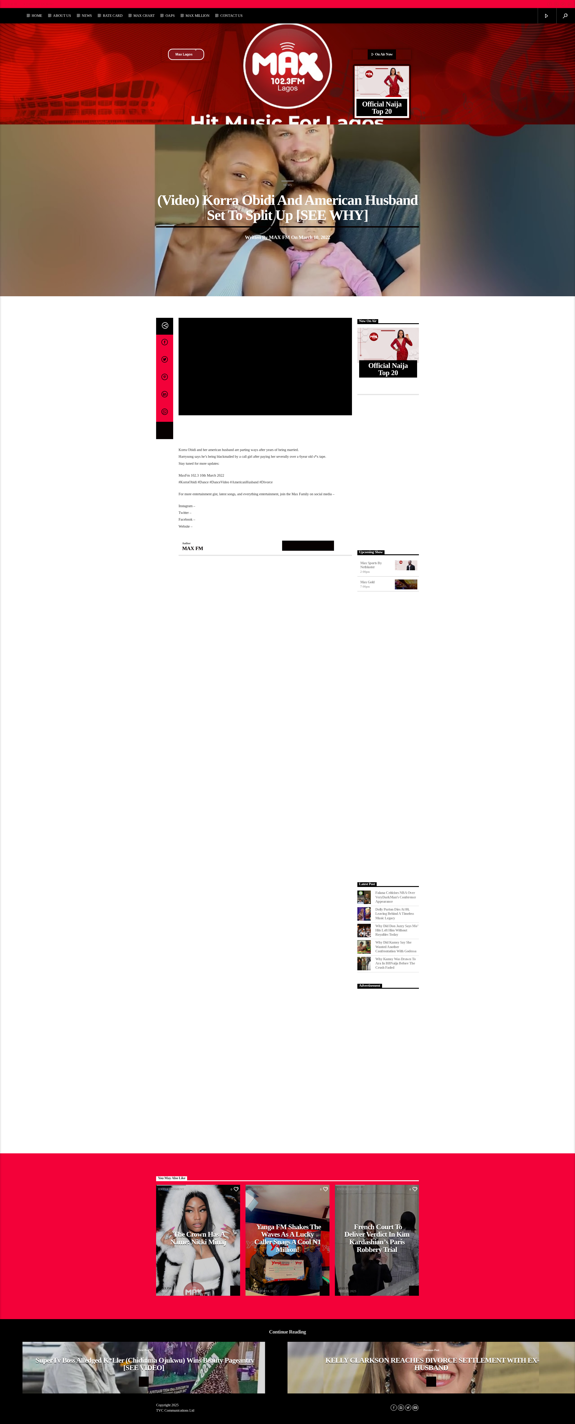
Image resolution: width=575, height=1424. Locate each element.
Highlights (257, 1189)
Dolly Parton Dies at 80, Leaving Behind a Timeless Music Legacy (394, 913)
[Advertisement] (388, 471)
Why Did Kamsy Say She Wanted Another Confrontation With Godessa (395, 946)
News (87, 16)
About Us (62, 16)
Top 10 (12, 4)
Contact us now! (40, 4)
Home (37, 16)
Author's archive (308, 545)
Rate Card (113, 16)
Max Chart (144, 16)
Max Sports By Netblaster (371, 565)
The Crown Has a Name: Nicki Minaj (198, 1238)
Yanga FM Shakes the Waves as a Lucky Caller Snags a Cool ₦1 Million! (287, 1238)
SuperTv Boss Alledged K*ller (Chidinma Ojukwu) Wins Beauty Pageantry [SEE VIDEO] (144, 1364)
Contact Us (231, 16)
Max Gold (367, 582)
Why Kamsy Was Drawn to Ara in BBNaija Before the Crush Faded (395, 963)
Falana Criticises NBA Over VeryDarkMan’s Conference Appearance (395, 897)
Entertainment (171, 1189)
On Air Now (383, 54)
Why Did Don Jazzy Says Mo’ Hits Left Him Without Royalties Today (396, 930)
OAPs (170, 16)
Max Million (197, 16)
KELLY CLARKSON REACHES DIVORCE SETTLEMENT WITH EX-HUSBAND (432, 1364)
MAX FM (279, 237)
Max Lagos (183, 54)
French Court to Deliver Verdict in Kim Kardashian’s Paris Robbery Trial (377, 1238)
